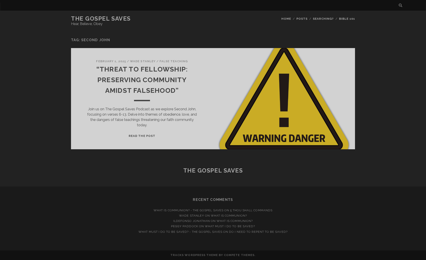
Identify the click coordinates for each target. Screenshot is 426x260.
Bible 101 (347, 18)
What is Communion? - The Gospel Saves (188, 210)
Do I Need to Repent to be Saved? (258, 231)
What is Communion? (229, 215)
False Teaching (174, 61)
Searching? (323, 18)
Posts (302, 18)
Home (286, 18)
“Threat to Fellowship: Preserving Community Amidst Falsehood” (142, 79)
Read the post (142, 136)
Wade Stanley (143, 61)
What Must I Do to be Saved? (230, 226)
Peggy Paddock (184, 226)
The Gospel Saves (101, 18)
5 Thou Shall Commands (251, 210)
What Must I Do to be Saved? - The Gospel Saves (180, 231)
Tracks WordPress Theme (194, 255)
